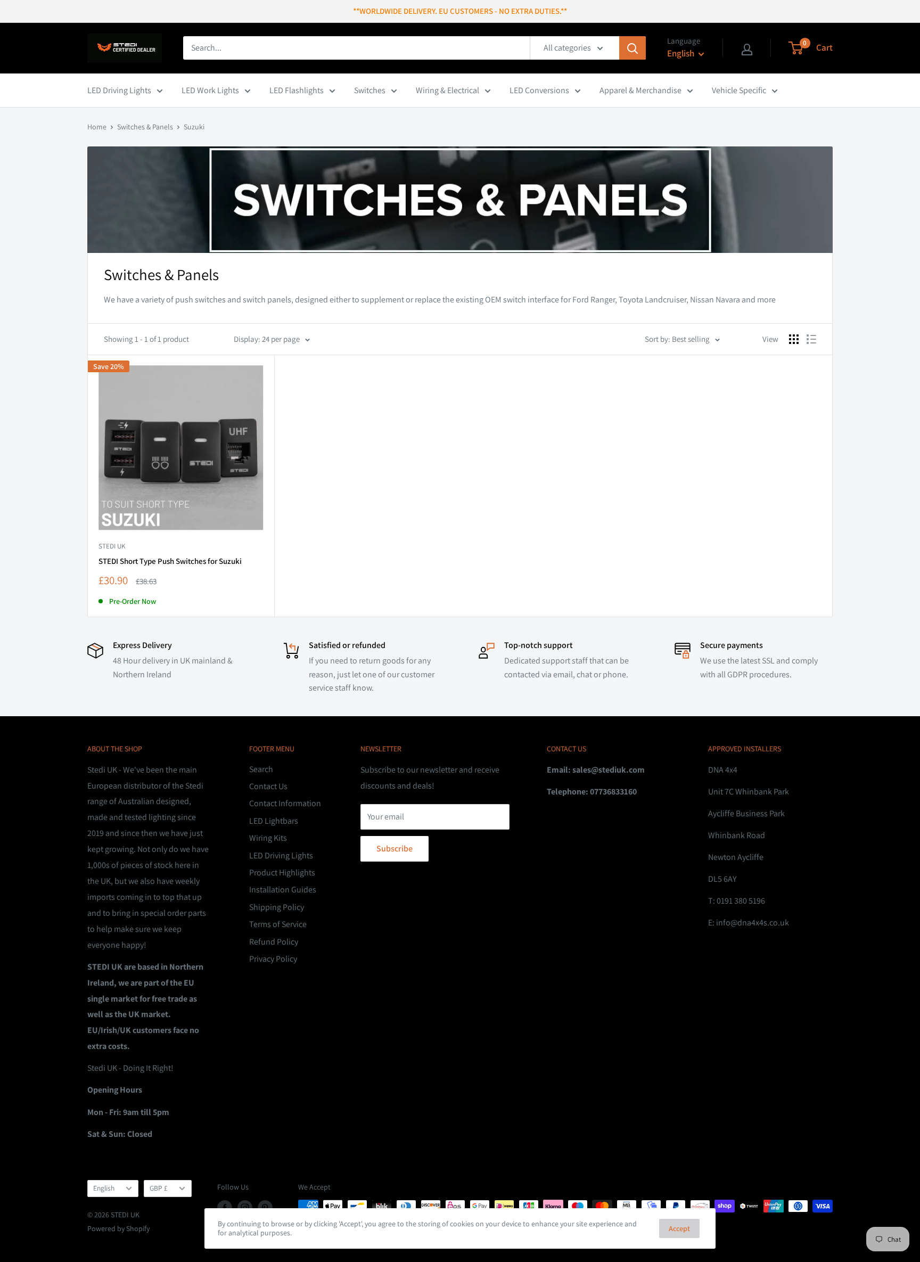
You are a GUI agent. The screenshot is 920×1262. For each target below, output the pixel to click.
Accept (679, 1228)
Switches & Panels (145, 127)
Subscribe (394, 848)
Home (96, 127)
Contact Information (285, 803)
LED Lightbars (273, 820)
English (103, 1188)
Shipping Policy (276, 907)
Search (261, 769)
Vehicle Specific (739, 90)
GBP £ (159, 1188)
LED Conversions (539, 90)
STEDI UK (111, 546)
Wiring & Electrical (447, 90)
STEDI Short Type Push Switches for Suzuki (170, 561)
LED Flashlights (296, 90)
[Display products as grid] (794, 339)
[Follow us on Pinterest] (265, 1207)
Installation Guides (282, 889)
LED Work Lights (210, 90)
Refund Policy (273, 941)
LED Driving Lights (119, 90)
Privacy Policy (273, 958)
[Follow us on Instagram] (244, 1207)
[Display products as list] (811, 339)
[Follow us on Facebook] (224, 1207)
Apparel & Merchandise (640, 90)
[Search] (632, 48)
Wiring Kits (268, 837)
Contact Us (268, 786)
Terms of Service (278, 924)
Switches (369, 90)
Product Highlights (282, 872)
